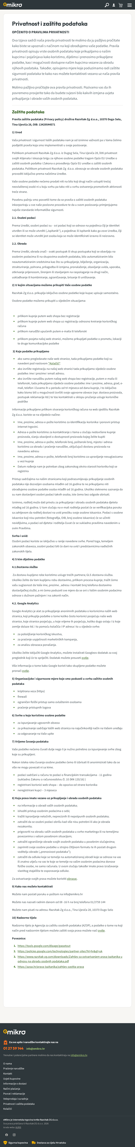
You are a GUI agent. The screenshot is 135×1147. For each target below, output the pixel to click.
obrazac (72, 879)
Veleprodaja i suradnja (15, 1099)
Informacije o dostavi (15, 1083)
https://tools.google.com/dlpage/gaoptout (44, 946)
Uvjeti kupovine (11, 1079)
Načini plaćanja (11, 1089)
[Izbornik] (129, 5)
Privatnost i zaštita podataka (19, 1104)
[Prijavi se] (114, 5)
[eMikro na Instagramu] (14, 1135)
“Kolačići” (54, 363)
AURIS (18, 1127)
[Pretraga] (107, 5)
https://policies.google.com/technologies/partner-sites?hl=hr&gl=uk (60, 951)
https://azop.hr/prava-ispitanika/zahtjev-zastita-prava (51, 967)
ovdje (85, 658)
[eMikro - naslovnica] (13, 5)
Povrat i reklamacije (14, 1094)
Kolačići (7, 1109)
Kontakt (7, 1073)
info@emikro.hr (35, 1049)
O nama (7, 1063)
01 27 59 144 (13, 1048)
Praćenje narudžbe (13, 1068)
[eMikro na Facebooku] (6, 1135)
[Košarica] (121, 5)
